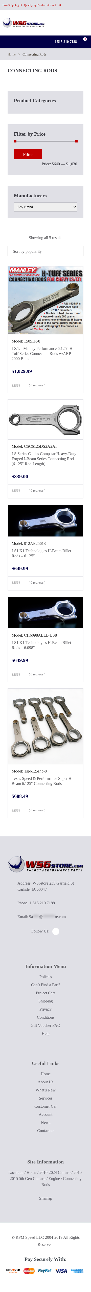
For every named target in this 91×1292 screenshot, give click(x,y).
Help (46, 1033)
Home (12, 54)
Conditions (45, 1017)
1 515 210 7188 (65, 42)
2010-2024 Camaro (55, 1172)
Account (45, 1114)
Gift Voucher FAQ (45, 1025)
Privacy (45, 1009)
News (45, 1122)
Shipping (45, 1001)
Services (45, 1098)
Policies (45, 977)
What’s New (46, 1090)
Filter (28, 154)
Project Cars (45, 993)
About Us (45, 1082)
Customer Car (45, 1106)
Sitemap (45, 1198)
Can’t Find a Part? (45, 985)
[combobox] (45, 251)
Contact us (45, 1130)
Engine (54, 1178)
